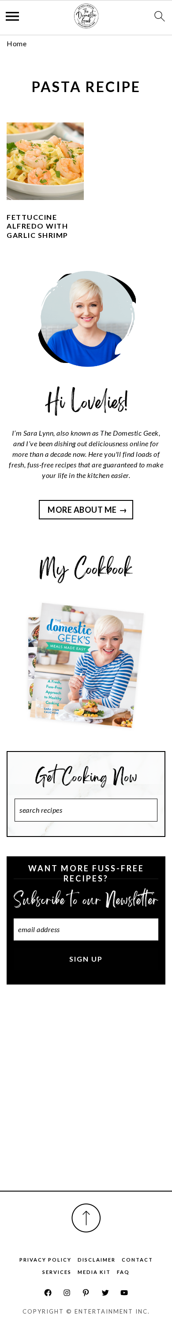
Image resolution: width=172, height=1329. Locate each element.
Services (56, 1272)
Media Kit (94, 1272)
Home (16, 43)
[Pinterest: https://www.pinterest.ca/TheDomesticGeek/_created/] (86, 1292)
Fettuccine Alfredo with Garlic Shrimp (37, 226)
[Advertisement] (86, 1097)
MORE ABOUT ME (82, 510)
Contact (137, 1259)
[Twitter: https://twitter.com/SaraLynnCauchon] (105, 1292)
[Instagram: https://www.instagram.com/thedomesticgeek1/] (67, 1292)
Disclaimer (97, 1259)
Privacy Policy (45, 1259)
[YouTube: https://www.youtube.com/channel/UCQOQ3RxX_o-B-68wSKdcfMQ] (124, 1292)
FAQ (123, 1272)
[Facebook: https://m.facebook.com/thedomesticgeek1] (48, 1292)
